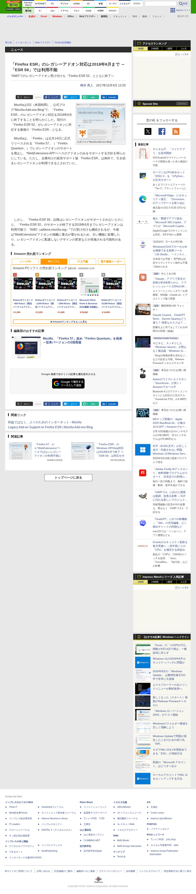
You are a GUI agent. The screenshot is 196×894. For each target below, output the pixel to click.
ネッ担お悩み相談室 (19, 835)
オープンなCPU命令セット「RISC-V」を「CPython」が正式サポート (169, 176)
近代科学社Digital (93, 851)
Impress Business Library (55, 818)
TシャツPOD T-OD (94, 818)
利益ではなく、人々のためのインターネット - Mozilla (45, 422)
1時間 (141, 48)
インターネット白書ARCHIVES (25, 857)
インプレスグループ (149, 871)
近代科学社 (85, 846)
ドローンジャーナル (19, 830)
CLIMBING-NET (92, 840)
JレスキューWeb (126, 824)
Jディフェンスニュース (129, 812)
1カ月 (184, 48)
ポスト (27, 97)
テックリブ (119, 852)
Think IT (13, 807)
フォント (157, 16)
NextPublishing (49, 851)
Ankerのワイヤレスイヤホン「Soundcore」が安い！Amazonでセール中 (170, 383)
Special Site (150, 103)
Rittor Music (86, 802)
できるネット (16, 852)
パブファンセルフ (160, 829)
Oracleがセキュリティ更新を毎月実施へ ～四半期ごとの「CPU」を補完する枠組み (170, 546)
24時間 (154, 48)
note (93, 97)
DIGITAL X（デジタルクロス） (57, 830)
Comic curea (157, 812)
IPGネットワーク (155, 834)
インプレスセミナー (52, 824)
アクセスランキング (155, 43)
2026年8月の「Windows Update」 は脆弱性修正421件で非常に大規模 (169, 675)
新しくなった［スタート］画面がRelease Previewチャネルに (170, 701)
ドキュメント (120, 16)
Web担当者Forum (18, 812)
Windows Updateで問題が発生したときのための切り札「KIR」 (170, 740)
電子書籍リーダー (111, 261)
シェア (54, 97)
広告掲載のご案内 (63, 871)
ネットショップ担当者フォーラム (59, 812)
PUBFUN (152, 824)
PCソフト (54, 261)
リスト (38, 97)
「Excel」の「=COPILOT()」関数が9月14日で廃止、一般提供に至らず (170, 649)
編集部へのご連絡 (86, 871)
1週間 (169, 48)
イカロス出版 (120, 802)
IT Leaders (14, 824)
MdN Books (123, 840)
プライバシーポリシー (110, 871)
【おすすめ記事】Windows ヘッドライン (166, 637)
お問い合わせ (43, 871)
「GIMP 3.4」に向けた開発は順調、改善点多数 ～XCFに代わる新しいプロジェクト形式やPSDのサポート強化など (170, 500)
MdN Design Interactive (129, 846)
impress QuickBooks (161, 818)
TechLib (121, 856)
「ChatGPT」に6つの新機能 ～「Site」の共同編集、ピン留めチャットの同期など (170, 522)
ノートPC (25, 261)
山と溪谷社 (85, 830)
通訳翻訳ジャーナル (127, 818)
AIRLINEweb (124, 807)
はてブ (74, 97)
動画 (144, 16)
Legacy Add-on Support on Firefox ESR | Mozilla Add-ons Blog (50, 427)
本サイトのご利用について (18, 871)
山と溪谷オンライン (94, 834)
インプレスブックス (52, 845)
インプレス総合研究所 (20, 818)
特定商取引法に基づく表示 (177, 871)
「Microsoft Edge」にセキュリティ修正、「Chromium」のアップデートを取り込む (170, 199)
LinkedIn (112, 97)
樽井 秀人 (86, 85)
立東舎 (87, 824)
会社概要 (130, 871)
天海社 (154, 807)
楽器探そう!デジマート (95, 812)
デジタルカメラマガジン (21, 846)
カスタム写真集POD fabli (164, 845)
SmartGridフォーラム (53, 807)
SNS (134, 16)
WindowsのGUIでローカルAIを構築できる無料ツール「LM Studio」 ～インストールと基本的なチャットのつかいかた (170, 254)
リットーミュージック (95, 807)
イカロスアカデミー (127, 830)
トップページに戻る (68, 477)
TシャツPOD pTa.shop (163, 839)
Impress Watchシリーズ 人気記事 (163, 576)
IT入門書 (83, 261)
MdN (115, 835)
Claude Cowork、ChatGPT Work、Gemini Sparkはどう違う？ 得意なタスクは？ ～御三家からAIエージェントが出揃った (170, 322)
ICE (149, 802)
